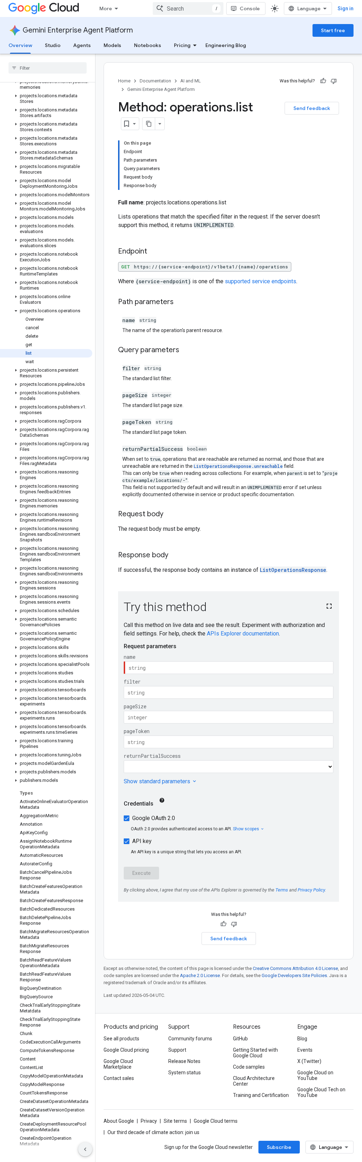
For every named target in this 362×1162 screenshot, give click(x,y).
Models (112, 45)
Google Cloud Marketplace (118, 1064)
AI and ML (190, 80)
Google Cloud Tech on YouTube (321, 1092)
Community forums (190, 1038)
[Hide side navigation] (85, 1149)
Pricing (182, 45)
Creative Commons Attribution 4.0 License (295, 968)
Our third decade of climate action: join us (153, 1132)
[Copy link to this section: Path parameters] (181, 302)
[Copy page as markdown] (148, 124)
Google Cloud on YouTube (315, 1075)
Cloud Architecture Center (254, 1081)
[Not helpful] (333, 81)
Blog (302, 1038)
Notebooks (147, 45)
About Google (119, 1121)
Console (250, 8)
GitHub (240, 1038)
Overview (20, 45)
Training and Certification (261, 1095)
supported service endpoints (260, 281)
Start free (333, 30)
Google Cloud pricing (126, 1050)
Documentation (155, 80)
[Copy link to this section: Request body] (170, 514)
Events (305, 1050)
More (105, 8)
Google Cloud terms (216, 1121)
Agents (82, 45)
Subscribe (279, 1147)
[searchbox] (47, 68)
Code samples (249, 1067)
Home (124, 80)
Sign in (346, 8)
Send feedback (311, 108)
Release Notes (184, 1061)
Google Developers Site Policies (294, 975)
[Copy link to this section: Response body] (175, 555)
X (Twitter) (309, 1061)
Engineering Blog (225, 45)
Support (177, 1050)
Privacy (149, 1121)
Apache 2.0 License (200, 975)
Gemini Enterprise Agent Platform (78, 30)
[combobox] (188, 8)
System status (184, 1072)
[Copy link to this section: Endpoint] (154, 252)
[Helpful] (323, 81)
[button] (46, 84)
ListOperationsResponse (293, 570)
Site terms (175, 1121)
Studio (52, 45)
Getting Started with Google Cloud (255, 1052)
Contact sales (119, 1078)
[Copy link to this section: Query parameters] (186, 350)
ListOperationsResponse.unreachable (238, 466)
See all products (121, 1038)
